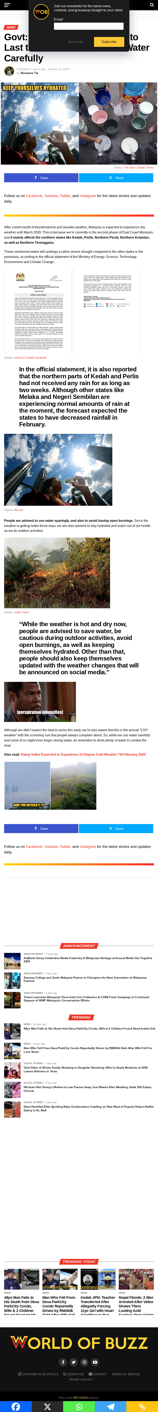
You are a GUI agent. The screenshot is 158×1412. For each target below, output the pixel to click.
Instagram (88, 196)
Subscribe (109, 42)
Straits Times (146, 167)
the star (18, 509)
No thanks (76, 42)
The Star (129, 167)
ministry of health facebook (30, 357)
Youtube (51, 196)
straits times (21, 612)
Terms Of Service (126, 1374)
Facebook (34, 196)
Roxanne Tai (29, 73)
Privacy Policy (81, 1379)
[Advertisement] (79, 910)
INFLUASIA (80, 1397)
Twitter (65, 196)
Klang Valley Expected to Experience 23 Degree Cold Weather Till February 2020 (83, 754)
